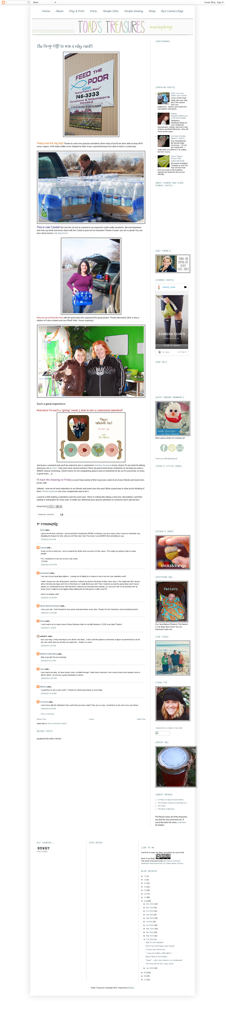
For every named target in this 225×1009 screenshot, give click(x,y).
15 (145, 883)
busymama (45, 573)
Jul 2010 (149, 922)
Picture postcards (50, 491)
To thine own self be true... (156, 949)
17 (145, 876)
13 (145, 890)
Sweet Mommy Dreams (50, 606)
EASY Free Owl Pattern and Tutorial (179, 94)
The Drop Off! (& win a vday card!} (65, 46)
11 (145, 897)
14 (145, 887)
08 (145, 976)
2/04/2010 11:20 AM (48, 693)
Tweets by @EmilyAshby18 (166, 459)
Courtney (44, 702)
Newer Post (41, 719)
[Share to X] (54, 506)
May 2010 (150, 929)
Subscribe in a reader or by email (169, 728)
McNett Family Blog (48, 654)
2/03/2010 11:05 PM (49, 678)
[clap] (159, 352)
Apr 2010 (150, 932)
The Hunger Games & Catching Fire (172, 803)
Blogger (131, 988)
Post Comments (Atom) (57, 723)
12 (145, 894)
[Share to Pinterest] (60, 506)
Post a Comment (47, 714)
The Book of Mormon (166, 809)
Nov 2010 (150, 908)
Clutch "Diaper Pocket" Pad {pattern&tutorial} (177, 158)
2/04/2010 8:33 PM (48, 709)
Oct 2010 (150, 911)
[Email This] (48, 506)
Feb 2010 (150, 939)
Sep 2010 (150, 915)
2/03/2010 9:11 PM (48, 661)
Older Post (141, 719)
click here (182, 822)
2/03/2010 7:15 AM (48, 628)
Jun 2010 (150, 925)
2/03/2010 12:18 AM (49, 613)
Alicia (42, 621)
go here (53, 468)
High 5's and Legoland (154, 942)
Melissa (43, 687)
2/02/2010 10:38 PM (49, 598)
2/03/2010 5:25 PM (48, 646)
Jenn (42, 669)
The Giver (162, 806)
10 (145, 901)
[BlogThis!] (51, 506)
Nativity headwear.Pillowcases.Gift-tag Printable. (179, 116)
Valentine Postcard (102, 465)
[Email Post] (61, 514)
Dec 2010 (150, 904)
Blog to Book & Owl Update (156, 957)
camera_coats (168, 287)
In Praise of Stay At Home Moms (170, 800)
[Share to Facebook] (57, 506)
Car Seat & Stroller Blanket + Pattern (178, 137)
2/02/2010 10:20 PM (49, 565)
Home (91, 719)
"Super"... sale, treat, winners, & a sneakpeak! (164, 960)
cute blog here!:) (61, 233)
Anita (42, 530)
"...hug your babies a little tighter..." (159, 953)
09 (145, 973)
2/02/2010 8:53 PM (48, 539)
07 (145, 980)
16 (145, 880)
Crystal (43, 548)
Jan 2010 (150, 968)
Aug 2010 (150, 918)
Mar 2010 (150, 936)
